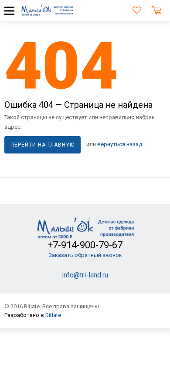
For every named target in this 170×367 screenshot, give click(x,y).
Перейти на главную (42, 145)
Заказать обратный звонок (85, 255)
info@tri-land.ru (85, 275)
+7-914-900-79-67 (85, 245)
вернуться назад (119, 144)
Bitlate (53, 315)
